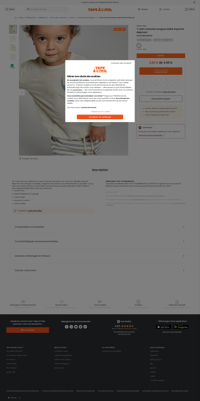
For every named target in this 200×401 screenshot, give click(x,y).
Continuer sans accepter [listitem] (121, 63)
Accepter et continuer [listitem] (100, 116)
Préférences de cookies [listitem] (100, 111)
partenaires (77, 90)
